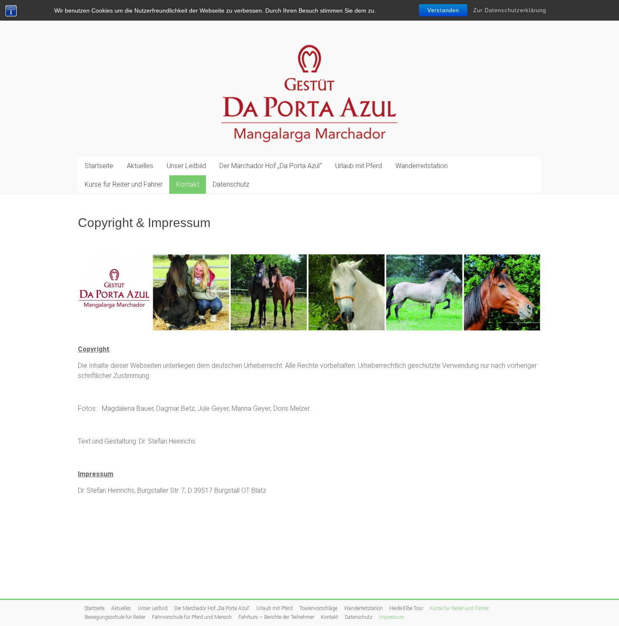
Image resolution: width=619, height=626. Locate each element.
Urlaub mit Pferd (358, 166)
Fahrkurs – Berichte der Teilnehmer (276, 617)
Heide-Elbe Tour (406, 608)
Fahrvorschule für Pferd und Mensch (192, 617)
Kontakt (187, 184)
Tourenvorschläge (318, 608)
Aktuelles (140, 166)
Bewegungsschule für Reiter (115, 617)
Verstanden (443, 10)
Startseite (99, 166)
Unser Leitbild (186, 166)
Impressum (391, 617)
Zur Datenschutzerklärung (509, 10)
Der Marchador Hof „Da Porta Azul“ (270, 166)
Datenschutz (231, 184)
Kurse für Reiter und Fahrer (124, 184)
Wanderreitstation (421, 166)
